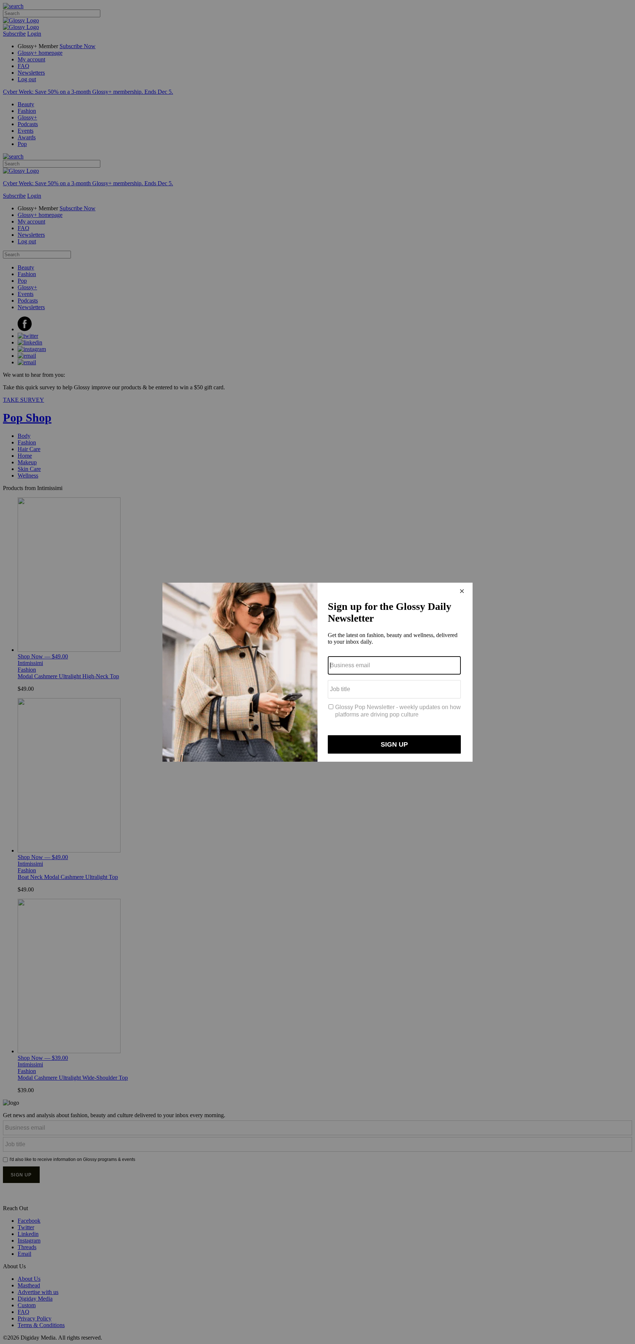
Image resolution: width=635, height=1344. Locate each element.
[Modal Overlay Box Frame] (317, 672)
